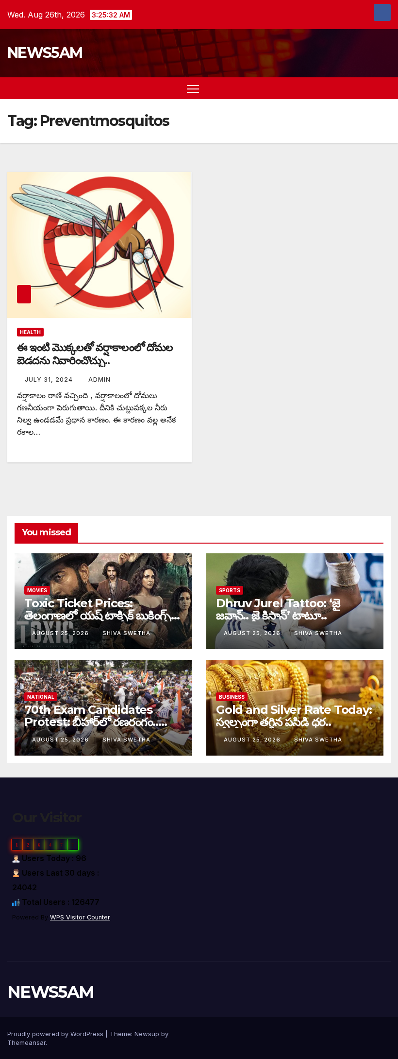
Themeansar (26, 1042)
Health (30, 332)
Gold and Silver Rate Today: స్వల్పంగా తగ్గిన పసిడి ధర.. (294, 716)
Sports (229, 590)
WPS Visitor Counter (80, 917)
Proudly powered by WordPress (56, 1034)
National (40, 697)
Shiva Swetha (126, 633)
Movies (37, 590)
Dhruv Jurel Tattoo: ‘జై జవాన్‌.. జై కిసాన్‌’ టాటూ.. (278, 609)
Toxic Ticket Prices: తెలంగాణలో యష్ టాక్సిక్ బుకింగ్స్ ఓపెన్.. (97, 615)
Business (232, 697)
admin (99, 379)
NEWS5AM (44, 53)
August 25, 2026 (61, 633)
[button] (366, 88)
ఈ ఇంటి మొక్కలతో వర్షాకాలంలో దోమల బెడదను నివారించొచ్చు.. (95, 354)
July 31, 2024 (50, 379)
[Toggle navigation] (193, 88)
